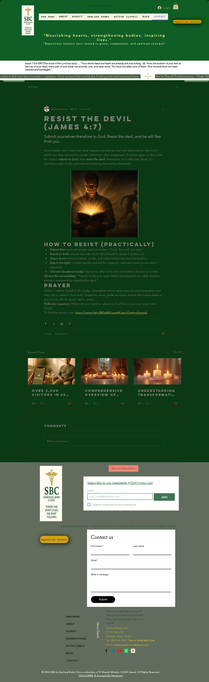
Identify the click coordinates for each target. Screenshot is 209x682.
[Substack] (106, 651)
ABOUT (70, 624)
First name (97, 546)
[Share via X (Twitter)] (53, 323)
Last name (138, 546)
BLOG (69, 653)
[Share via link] (69, 323)
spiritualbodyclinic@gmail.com (131, 644)
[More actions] (163, 109)
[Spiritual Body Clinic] (113, 651)
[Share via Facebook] (45, 323)
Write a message (99, 574)
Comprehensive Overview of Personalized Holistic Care (104, 393)
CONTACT (72, 660)
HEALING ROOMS (76, 638)
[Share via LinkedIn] (61, 323)
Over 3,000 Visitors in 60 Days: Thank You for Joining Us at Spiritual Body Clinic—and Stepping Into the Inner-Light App (51, 393)
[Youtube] (120, 651)
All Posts (32, 86)
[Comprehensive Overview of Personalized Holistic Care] (104, 371)
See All (177, 351)
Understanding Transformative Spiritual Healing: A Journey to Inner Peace (156, 393)
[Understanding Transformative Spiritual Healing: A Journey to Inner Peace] (157, 371)
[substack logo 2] (133, 651)
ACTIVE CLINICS (75, 646)
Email (90, 490)
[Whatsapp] (126, 651)
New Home (73, 616)
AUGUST (71, 631)
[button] (175, 6)
